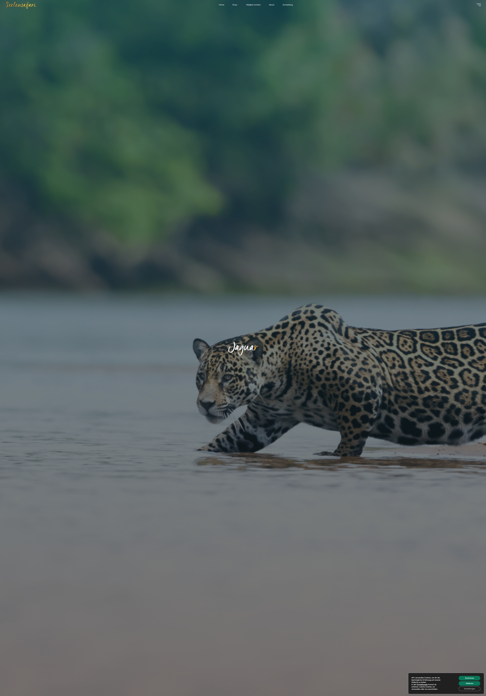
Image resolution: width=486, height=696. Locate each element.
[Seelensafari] (21, 4)
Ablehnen (469, 683)
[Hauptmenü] (478, 5)
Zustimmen (469, 678)
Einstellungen (422, 684)
